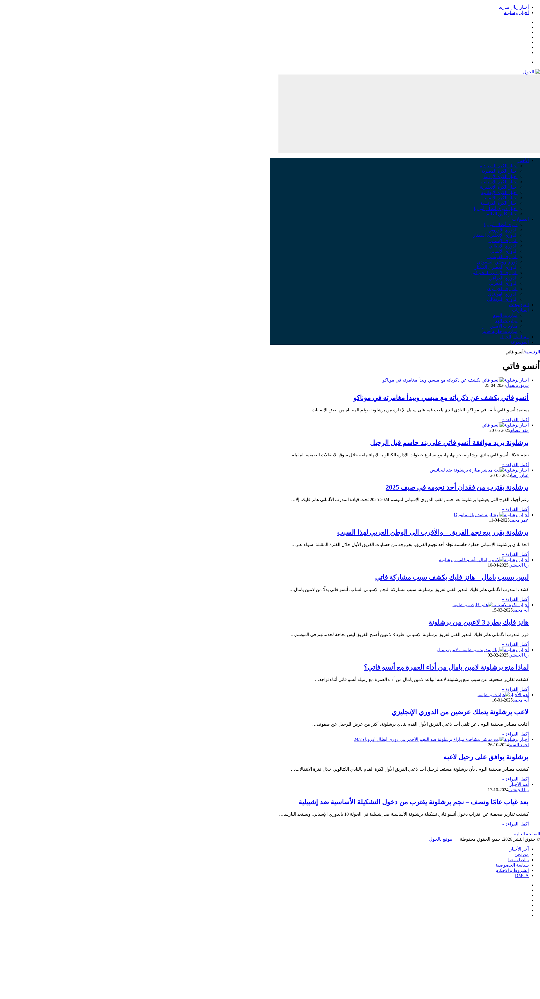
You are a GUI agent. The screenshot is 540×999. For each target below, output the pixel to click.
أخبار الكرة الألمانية (500, 197)
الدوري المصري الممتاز (496, 267)
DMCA (522, 875)
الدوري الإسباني (503, 240)
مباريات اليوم (505, 315)
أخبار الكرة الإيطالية (499, 192)
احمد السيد (519, 744)
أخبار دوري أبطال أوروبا (496, 208)
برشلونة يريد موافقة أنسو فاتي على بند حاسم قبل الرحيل (449, 442)
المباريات (520, 310)
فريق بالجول (517, 385)
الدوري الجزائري (502, 288)
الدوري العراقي (503, 278)
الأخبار (523, 160)
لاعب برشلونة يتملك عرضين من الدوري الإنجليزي (460, 712)
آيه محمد (521, 610)
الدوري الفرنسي (502, 256)
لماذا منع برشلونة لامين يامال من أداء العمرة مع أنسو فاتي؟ (446, 667)
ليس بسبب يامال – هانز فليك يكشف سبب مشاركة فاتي (452, 577)
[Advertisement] (409, 114)
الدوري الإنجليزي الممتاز (495, 235)
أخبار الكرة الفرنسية (499, 203)
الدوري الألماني (504, 251)
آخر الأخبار (519, 849)
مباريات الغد (506, 320)
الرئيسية (532, 351)
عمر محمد (519, 520)
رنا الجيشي (518, 565)
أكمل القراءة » (515, 419)
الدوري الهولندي (503, 294)
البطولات (520, 219)
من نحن (521, 854)
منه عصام (519, 430)
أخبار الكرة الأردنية (500, 176)
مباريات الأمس (504, 326)
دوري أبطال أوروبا (501, 224)
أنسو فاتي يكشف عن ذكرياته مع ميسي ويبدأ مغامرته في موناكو (441, 397)
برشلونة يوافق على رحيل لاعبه (486, 757)
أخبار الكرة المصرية (499, 171)
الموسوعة (519, 342)
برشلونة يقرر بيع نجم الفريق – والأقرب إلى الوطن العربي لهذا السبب (433, 532)
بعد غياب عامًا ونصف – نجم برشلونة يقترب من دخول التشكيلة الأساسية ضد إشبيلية (414, 802)
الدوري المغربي (503, 283)
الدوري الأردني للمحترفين (494, 272)
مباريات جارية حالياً (500, 331)
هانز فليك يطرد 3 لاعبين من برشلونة (479, 622)
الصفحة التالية (527, 833)
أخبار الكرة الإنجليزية (499, 187)
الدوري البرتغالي (502, 299)
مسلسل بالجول (514, 336)
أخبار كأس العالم (502, 213)
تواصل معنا (518, 859)
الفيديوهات (519, 304)
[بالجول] (531, 71)
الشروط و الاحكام (512, 870)
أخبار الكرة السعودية (499, 165)
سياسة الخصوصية (512, 865)
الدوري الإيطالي (503, 245)
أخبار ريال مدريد (514, 7)
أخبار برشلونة (516, 12)
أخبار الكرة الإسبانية (499, 181)
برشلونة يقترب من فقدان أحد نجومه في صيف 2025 (457, 487)
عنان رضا (520, 475)
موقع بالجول (440, 839)
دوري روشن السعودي (497, 262)
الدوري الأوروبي (503, 229)
